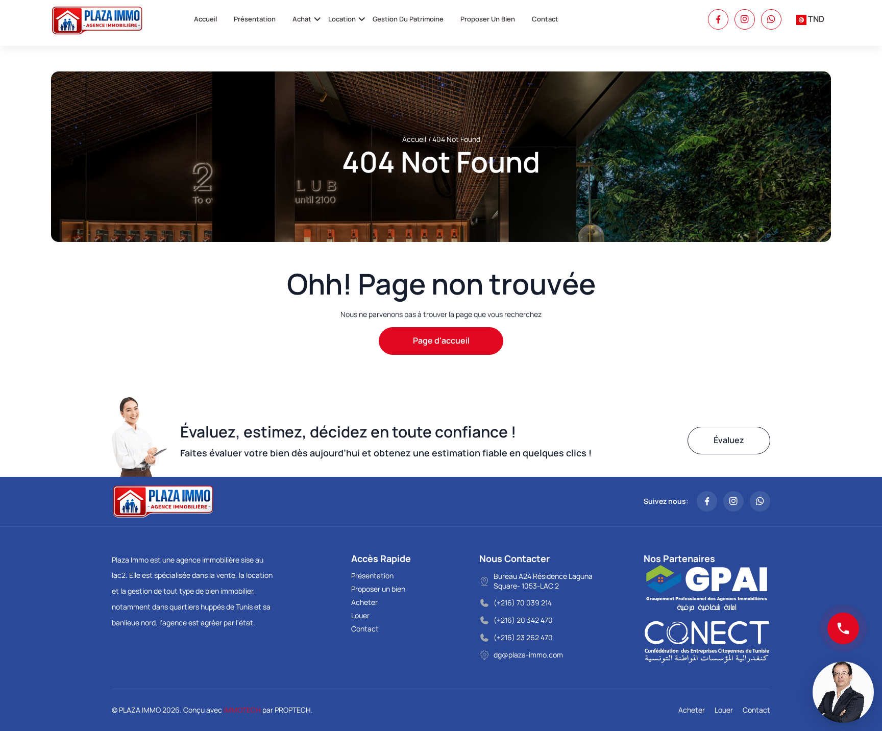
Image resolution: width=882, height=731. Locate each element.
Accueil (205, 18)
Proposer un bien (487, 18)
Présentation (255, 18)
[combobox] (810, 19)
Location (342, 18)
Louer (360, 615)
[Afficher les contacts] (843, 628)
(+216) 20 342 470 (523, 620)
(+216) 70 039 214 (523, 602)
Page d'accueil (441, 340)
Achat (301, 18)
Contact (545, 18)
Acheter (364, 602)
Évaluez (729, 440)
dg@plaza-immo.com (528, 655)
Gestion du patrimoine (408, 18)
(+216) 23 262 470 (523, 637)
